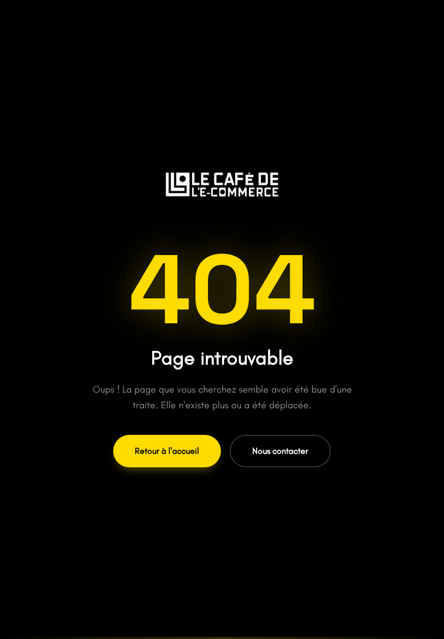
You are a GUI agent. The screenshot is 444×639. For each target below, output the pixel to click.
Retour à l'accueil (167, 451)
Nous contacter (280, 451)
